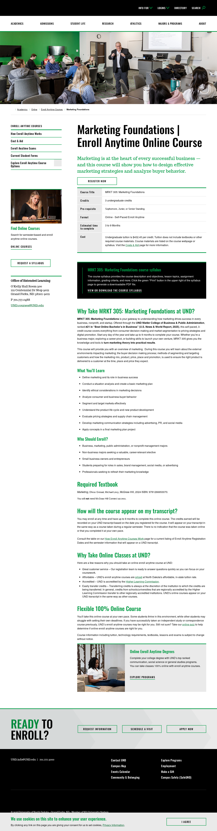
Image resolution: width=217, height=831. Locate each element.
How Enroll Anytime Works (26, 134)
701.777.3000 (47, 759)
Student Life (78, 23)
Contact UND (118, 760)
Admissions (47, 23)
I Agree (194, 822)
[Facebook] (20, 769)
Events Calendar (120, 772)
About (202, 23)
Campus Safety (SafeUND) (176, 777)
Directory (180, 8)
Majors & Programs (170, 23)
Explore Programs (171, 760)
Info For (144, 8)
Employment (168, 766)
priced (138, 577)
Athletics (136, 23)
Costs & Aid (132, 245)
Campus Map (118, 766)
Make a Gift (167, 772)
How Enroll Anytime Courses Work (124, 538)
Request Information (97, 729)
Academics (17, 23)
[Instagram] (13, 769)
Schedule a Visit (142, 729)
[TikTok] (43, 769)
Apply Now (186, 729)
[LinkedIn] (28, 769)
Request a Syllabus (30, 263)
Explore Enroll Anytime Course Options (28, 164)
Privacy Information (113, 825)
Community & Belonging (125, 777)
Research (108, 23)
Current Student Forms (24, 155)
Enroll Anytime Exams (23, 148)
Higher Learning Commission (142, 581)
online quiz (188, 624)
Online (34, 109)
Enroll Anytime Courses (52, 109)
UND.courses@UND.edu (27, 305)
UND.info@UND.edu (23, 759)
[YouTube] (36, 769)
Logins (162, 8)
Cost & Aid (17, 141)
